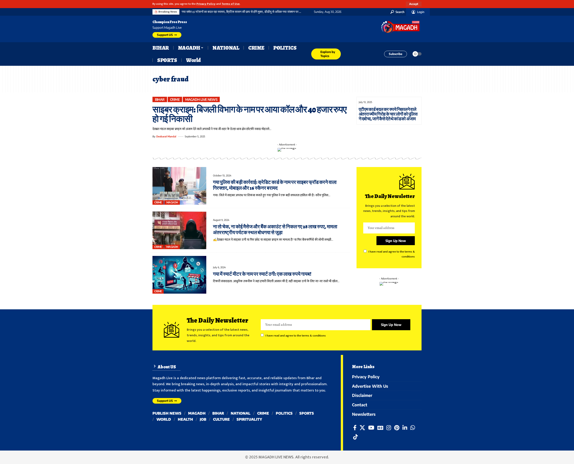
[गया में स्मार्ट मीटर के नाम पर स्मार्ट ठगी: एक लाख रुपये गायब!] (179, 275)
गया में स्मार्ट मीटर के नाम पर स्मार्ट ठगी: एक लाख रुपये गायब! (262, 274)
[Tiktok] (355, 437)
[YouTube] (371, 427)
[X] (362, 427)
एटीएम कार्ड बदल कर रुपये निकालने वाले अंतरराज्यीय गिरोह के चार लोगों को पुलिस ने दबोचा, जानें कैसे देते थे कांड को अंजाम (388, 114)
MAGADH (172, 202)
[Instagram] (388, 427)
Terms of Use (231, 4)
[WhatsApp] (412, 427)
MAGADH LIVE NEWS (201, 99)
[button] (414, 4)
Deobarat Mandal (166, 136)
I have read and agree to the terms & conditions (295, 335)
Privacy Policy (205, 4)
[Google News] (380, 427)
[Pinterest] (396, 427)
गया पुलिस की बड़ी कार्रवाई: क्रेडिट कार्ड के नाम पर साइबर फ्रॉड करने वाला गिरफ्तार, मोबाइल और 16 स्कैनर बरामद (275, 185)
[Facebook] (355, 427)
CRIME (175, 99)
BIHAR (160, 99)
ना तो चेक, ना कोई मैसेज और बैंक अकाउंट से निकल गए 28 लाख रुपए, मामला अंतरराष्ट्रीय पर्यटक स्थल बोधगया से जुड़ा (275, 229)
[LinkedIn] (404, 427)
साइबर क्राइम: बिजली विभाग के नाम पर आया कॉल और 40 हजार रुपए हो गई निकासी (249, 114)
